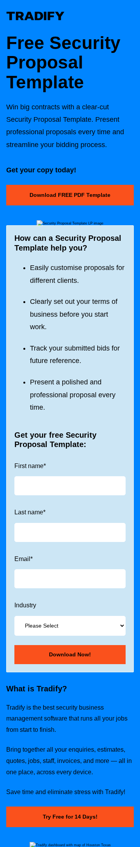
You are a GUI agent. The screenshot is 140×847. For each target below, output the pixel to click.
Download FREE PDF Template (70, 195)
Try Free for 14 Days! (70, 817)
